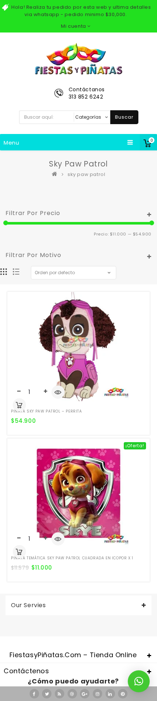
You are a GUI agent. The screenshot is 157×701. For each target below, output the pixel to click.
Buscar (124, 117)
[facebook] (34, 693)
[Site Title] (78, 58)
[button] (139, 681)
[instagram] (97, 693)
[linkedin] (110, 693)
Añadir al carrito (19, 404)
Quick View (58, 393)
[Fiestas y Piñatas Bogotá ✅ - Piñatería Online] (56, 174)
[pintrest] (122, 693)
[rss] (59, 693)
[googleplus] (84, 693)
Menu (11, 142)
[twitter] (46, 693)
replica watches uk (38, 638)
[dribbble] (72, 693)
